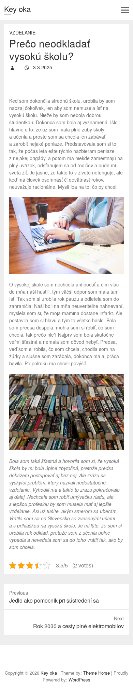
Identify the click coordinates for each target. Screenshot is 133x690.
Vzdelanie (22, 32)
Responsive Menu (125, 10)
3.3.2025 (42, 67)
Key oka (17, 8)
